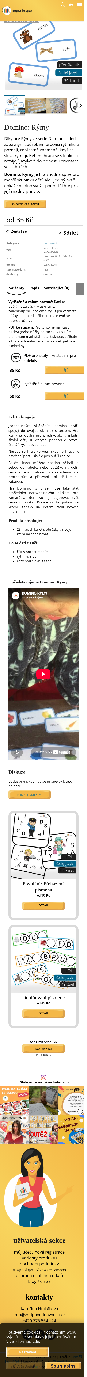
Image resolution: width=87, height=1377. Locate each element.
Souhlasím (63, 1365)
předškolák (50, 243)
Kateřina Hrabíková (39, 1309)
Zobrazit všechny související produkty (43, 1048)
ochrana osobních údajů (39, 1275)
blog (32, 1281)
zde (36, 1341)
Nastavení (27, 1352)
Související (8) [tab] (56, 287)
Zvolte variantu (25, 204)
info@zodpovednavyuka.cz (39, 1314)
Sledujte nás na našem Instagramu (44, 1082)
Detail (43, 905)
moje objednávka (39, 1269)
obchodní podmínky (39, 1264)
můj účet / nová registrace (39, 1252)
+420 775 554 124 (39, 1320)
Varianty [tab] (16, 287)
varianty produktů (39, 1258)
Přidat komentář (29, 795)
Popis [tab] (34, 287)
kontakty (39, 1297)
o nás (45, 1281)
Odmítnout (24, 1365)
